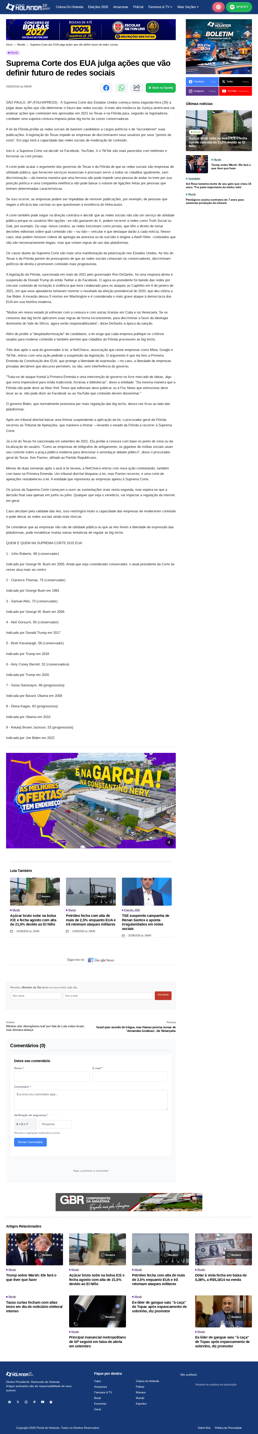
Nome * (19, 1068)
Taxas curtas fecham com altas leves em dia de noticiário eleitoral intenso (34, 1306)
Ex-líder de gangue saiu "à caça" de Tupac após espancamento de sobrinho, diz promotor (159, 1306)
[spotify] (50, 1402)
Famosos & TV (103, 1392)
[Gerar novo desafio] (32, 1124)
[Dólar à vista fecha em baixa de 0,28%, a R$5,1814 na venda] (223, 1249)
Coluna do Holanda (147, 1381)
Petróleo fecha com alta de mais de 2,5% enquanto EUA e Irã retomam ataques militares (90, 920)
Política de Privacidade (228, 1427)
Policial (140, 1386)
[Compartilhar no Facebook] (106, 88)
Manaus (141, 1392)
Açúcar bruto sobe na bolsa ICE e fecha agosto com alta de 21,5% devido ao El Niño (33, 920)
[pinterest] (34, 1402)
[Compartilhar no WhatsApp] (121, 88)
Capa (97, 1381)
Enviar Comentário (30, 1142)
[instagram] (26, 1402)
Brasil (97, 1398)
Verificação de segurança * (31, 1115)
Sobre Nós (204, 1427)
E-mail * (97, 1068)
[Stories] (218, 7)
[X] (17, 1402)
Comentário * (22, 1086)
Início (9, 44)
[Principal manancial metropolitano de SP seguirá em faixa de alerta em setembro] (97, 1311)
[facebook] (9, 1402)
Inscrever (163, 994)
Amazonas (100, 1386)
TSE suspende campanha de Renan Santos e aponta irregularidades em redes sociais (145, 922)
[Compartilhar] (136, 88)
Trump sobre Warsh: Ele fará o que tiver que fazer (231, 166)
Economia (100, 1403)
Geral (97, 1409)
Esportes (141, 1403)
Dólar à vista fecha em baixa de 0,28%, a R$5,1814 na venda (221, 1277)
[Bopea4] (28, 7)
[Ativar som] (170, 842)
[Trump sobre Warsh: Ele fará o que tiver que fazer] (197, 164)
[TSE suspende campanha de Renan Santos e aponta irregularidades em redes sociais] (147, 892)
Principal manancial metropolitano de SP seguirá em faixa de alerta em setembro (97, 1341)
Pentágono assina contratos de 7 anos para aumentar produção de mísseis (215, 201)
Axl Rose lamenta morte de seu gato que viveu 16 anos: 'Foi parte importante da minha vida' (218, 185)
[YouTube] (42, 1402)
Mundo (21, 44)
